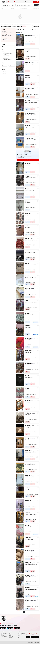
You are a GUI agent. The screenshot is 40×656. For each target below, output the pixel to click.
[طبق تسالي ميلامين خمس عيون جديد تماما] (27, 305)
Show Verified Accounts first (23, 29)
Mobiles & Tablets (23, 8)
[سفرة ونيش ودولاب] (27, 542)
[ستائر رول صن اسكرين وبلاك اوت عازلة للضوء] (27, 280)
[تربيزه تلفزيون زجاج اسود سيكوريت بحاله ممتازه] (27, 592)
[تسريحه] (27, 92)
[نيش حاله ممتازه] (27, 355)
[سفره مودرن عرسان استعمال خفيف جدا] (27, 555)
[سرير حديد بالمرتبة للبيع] (27, 293)
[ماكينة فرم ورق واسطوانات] (27, 455)
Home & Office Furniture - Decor (8, 24)
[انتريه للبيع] (27, 367)
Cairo (15, 24)
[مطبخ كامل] (27, 80)
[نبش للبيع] (27, 442)
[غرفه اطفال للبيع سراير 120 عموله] (27, 142)
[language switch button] (25, 1)
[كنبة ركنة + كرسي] (27, 343)
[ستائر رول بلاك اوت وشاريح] (27, 255)
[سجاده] (27, 604)
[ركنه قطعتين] (27, 417)
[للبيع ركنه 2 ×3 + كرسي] (27, 130)
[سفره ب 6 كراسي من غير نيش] (27, 117)
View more (4, 40)
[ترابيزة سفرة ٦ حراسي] (27, 67)
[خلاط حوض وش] (27, 205)
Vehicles (2, 8)
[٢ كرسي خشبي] (27, 330)
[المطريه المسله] (27, 430)
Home (2, 24)
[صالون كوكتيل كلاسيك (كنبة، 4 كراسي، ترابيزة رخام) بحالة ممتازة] (27, 40)
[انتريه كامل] (27, 218)
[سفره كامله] (27, 405)
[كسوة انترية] (27, 392)
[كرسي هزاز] (27, 54)
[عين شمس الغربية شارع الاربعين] (27, 105)
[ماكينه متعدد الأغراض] (27, 193)
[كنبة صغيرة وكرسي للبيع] (27, 467)
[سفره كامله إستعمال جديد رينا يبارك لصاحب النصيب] (27, 180)
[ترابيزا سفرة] (27, 492)
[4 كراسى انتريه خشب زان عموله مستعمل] (27, 243)
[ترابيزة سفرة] (27, 168)
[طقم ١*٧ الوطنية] (27, 530)
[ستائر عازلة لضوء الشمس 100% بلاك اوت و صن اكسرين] (27, 268)
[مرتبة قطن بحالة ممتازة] (27, 318)
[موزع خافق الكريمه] (27, 380)
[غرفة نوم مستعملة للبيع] (27, 480)
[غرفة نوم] (27, 505)
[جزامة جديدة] (27, 230)
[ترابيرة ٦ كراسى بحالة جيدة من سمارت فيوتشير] (27, 579)
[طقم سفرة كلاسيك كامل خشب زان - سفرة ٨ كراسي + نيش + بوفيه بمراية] (27, 517)
